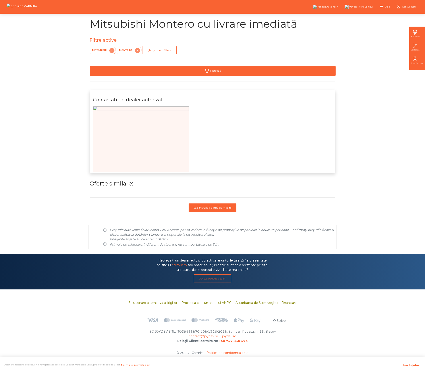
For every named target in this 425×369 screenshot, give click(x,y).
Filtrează (215, 70)
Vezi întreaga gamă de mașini (212, 207)
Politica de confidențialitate (227, 353)
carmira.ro (179, 265)
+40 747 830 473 (233, 341)
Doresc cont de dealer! (212, 278)
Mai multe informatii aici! (135, 364)
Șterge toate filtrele (160, 50)
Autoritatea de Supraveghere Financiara (266, 303)
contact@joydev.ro (203, 336)
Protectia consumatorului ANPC (207, 303)
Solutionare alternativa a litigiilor (153, 303)
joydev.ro (229, 336)
